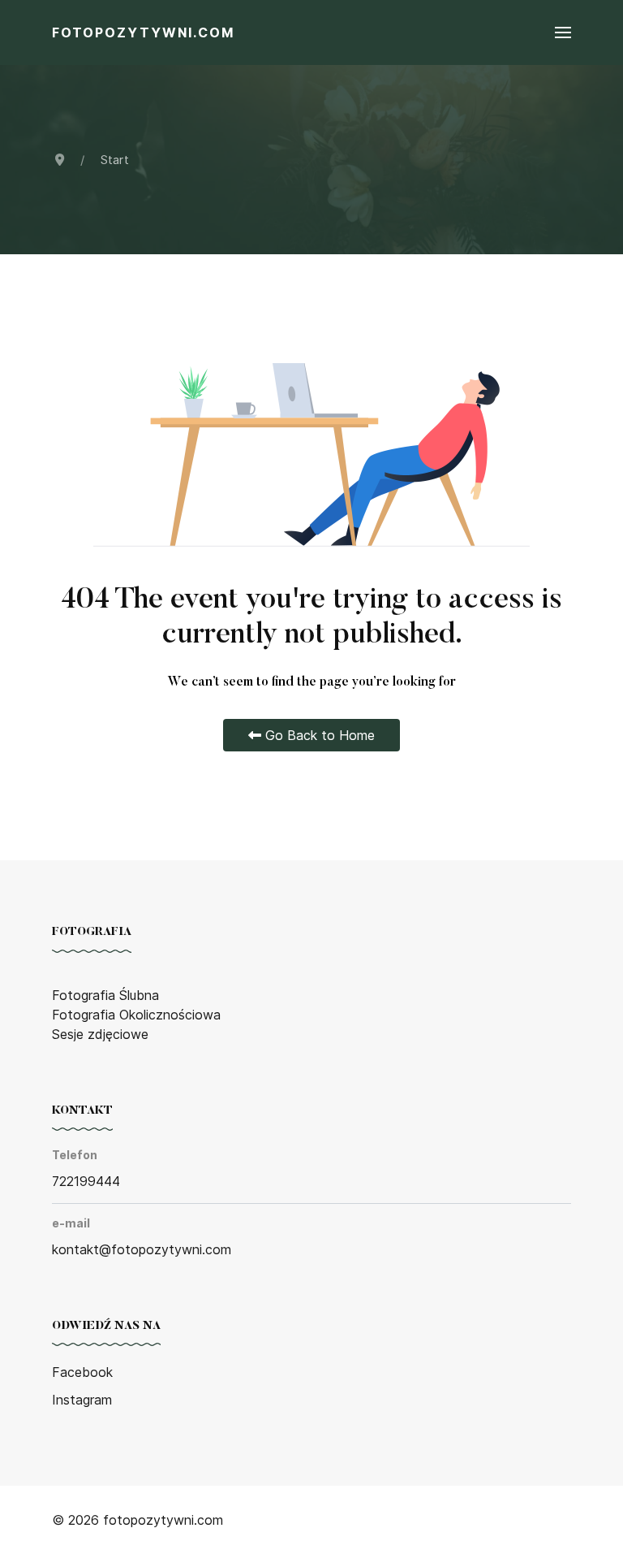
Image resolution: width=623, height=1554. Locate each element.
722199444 (86, 1181)
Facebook (82, 1372)
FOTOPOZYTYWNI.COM (143, 32)
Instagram (82, 1400)
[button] (563, 32)
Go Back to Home (318, 735)
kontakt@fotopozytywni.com (141, 1249)
